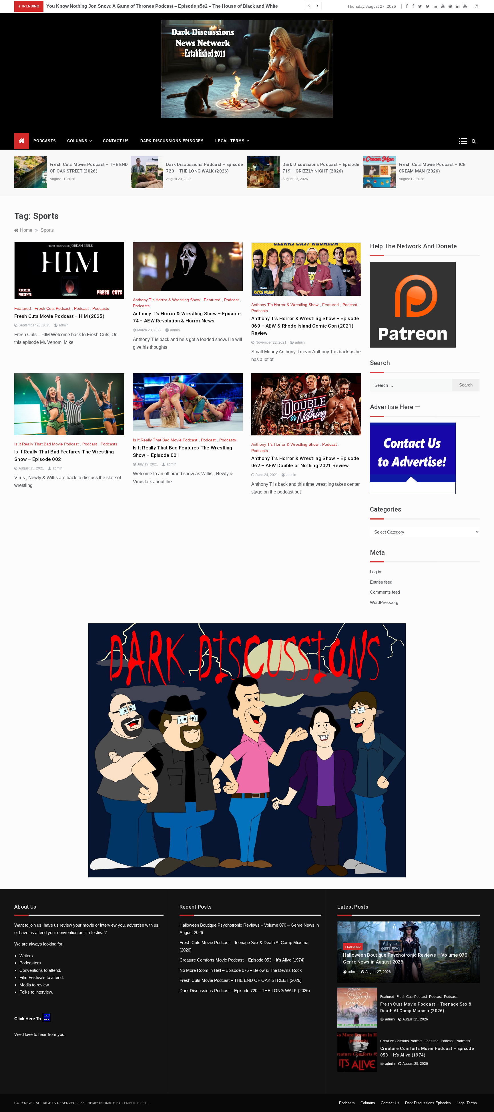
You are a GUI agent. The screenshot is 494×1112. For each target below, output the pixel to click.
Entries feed (381, 582)
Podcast (81, 308)
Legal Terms (230, 141)
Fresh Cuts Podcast (52, 308)
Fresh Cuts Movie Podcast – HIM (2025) (59, 316)
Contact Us (116, 141)
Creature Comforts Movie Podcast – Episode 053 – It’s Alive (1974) (242, 960)
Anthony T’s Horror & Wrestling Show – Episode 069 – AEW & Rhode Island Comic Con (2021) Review (305, 326)
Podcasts (44, 141)
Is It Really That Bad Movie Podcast (46, 444)
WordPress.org (384, 602)
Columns (77, 141)
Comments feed (385, 592)
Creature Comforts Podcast (401, 1041)
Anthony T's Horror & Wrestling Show (166, 300)
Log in (375, 571)
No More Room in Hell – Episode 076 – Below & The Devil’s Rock (241, 970)
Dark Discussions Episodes (172, 141)
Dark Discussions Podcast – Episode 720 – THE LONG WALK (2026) (245, 990)
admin (64, 325)
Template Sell (135, 1103)
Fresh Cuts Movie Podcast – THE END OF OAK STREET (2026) (241, 980)
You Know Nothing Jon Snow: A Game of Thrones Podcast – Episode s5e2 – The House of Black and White (162, 6)
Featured (22, 308)
